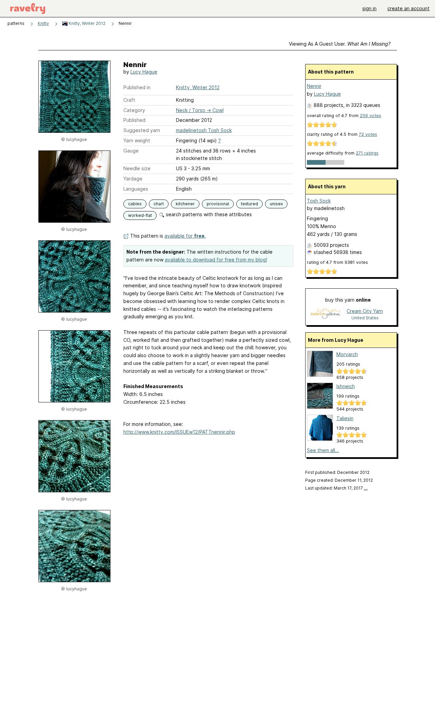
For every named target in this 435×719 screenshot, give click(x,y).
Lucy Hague (143, 72)
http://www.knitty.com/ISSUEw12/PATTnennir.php (179, 432)
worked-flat (140, 215)
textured (249, 203)
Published (134, 120)
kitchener (185, 203)
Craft (129, 100)
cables (135, 203)
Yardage (132, 178)
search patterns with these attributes (208, 214)
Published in (137, 87)
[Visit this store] (326, 314)
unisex (276, 203)
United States (365, 317)
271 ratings (367, 153)
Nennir (314, 86)
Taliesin (344, 418)
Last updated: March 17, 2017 (336, 488)
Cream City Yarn (365, 311)
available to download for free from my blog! (216, 259)
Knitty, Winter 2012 (86, 23)
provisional (218, 203)
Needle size (137, 168)
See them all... (323, 450)
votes (370, 115)
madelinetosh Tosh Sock (204, 130)
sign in (369, 8)
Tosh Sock (319, 201)
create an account (408, 8)
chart (159, 203)
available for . (185, 236)
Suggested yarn (141, 130)
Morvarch (347, 354)
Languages (135, 189)
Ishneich (345, 386)
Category (134, 110)
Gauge (131, 151)
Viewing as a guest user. (339, 44)
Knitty (43, 23)
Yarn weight (136, 140)
